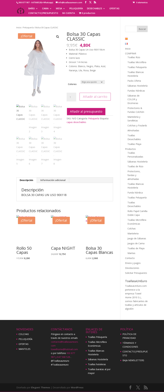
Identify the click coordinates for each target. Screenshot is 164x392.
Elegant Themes (40, 387)
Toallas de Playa (135, 248)
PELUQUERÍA (76, 8)
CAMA (45, 8)
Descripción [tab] (26, 180)
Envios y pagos (133, 263)
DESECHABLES (94, 8)
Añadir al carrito (95, 96)
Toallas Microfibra (136, 62)
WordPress (77, 387)
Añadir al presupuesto (86, 111)
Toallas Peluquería (137, 67)
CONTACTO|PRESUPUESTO (43, 13)
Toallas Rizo (133, 57)
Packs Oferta (134, 80)
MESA (59, 8)
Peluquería (28, 27)
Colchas (131, 228)
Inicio (18, 27)
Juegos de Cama (135, 243)
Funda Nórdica (135, 192)
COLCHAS (24, 334)
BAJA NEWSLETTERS (133, 360)
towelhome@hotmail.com (64, 349)
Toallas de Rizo (135, 166)
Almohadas (133, 130)
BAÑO (31, 8)
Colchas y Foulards (137, 125)
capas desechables (76, 122)
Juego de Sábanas (136, 238)
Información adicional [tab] (53, 180)
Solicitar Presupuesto (136, 272)
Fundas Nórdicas (136, 90)
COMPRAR (130, 53)
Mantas (131, 253)
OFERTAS (114, 8)
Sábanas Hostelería (137, 85)
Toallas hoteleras (97, 364)
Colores (72, 84)
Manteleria (133, 233)
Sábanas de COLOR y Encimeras (133, 99)
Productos (130, 148)
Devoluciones (132, 267)
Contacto (130, 258)
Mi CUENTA (68, 13)
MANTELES (24, 348)
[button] (58, 37)
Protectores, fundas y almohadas (133, 175)
